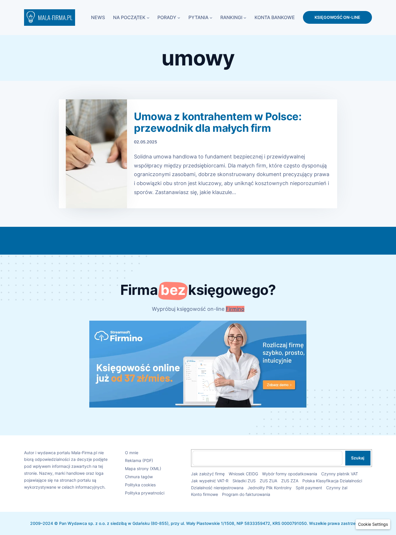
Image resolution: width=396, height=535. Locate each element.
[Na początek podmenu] (148, 17)
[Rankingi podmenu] (245, 17)
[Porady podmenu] (178, 17)
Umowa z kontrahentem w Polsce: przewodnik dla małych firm (217, 122)
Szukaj (357, 457)
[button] (373, 524)
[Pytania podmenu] (211, 17)
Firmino (235, 309)
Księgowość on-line (337, 17)
